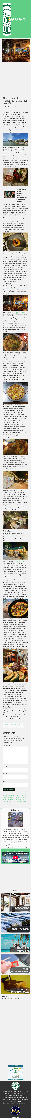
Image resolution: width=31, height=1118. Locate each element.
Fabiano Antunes (18, 106)
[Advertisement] (15, 78)
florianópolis (13, 724)
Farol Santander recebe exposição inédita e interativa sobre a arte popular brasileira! (21, 195)
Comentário (7, 745)
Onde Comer (8, 109)
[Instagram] (20, 19)
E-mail (5, 774)
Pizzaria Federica (20, 312)
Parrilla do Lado (20, 561)
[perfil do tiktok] (16, 19)
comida (6, 724)
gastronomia (12, 727)
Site (4, 781)
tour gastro (20, 727)
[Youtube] (24, 19)
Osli (20, 149)
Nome (5, 766)
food (5, 727)
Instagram (19, 132)
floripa (20, 724)
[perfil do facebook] (12, 19)
